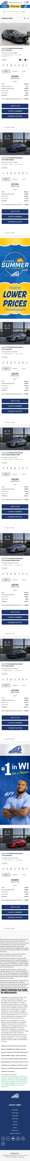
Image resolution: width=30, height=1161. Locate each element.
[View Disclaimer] (26, 65)
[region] (15, 92)
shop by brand (18, 1038)
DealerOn (15, 1155)
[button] (28, 34)
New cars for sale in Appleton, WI (11, 1076)
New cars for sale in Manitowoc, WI (14, 1081)
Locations (15, 1124)
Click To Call (15, 106)
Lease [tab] (24, 71)
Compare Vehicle (9, 127)
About (15, 1127)
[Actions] (27, 49)
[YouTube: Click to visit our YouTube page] (13, 1139)
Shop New (15, 1110)
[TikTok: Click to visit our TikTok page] (3, 1144)
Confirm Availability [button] (15, 111)
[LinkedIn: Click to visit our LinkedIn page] (18, 1139)
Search (23, 11)
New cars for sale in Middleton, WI (14, 1082)
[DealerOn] (15, 1153)
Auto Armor (15, 1130)
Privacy (20, 1155)
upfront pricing (20, 1014)
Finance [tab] (15, 71)
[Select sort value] (27, 18)
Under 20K (15, 1116)
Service (15, 1121)
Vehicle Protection (15, 1133)
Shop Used (15, 1113)
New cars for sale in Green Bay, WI (14, 1077)
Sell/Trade (15, 1118)
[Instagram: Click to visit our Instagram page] (23, 1139)
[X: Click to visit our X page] (8, 1139)
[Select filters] (25, 18)
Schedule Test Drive (15, 116)
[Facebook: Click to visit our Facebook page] (3, 1139)
